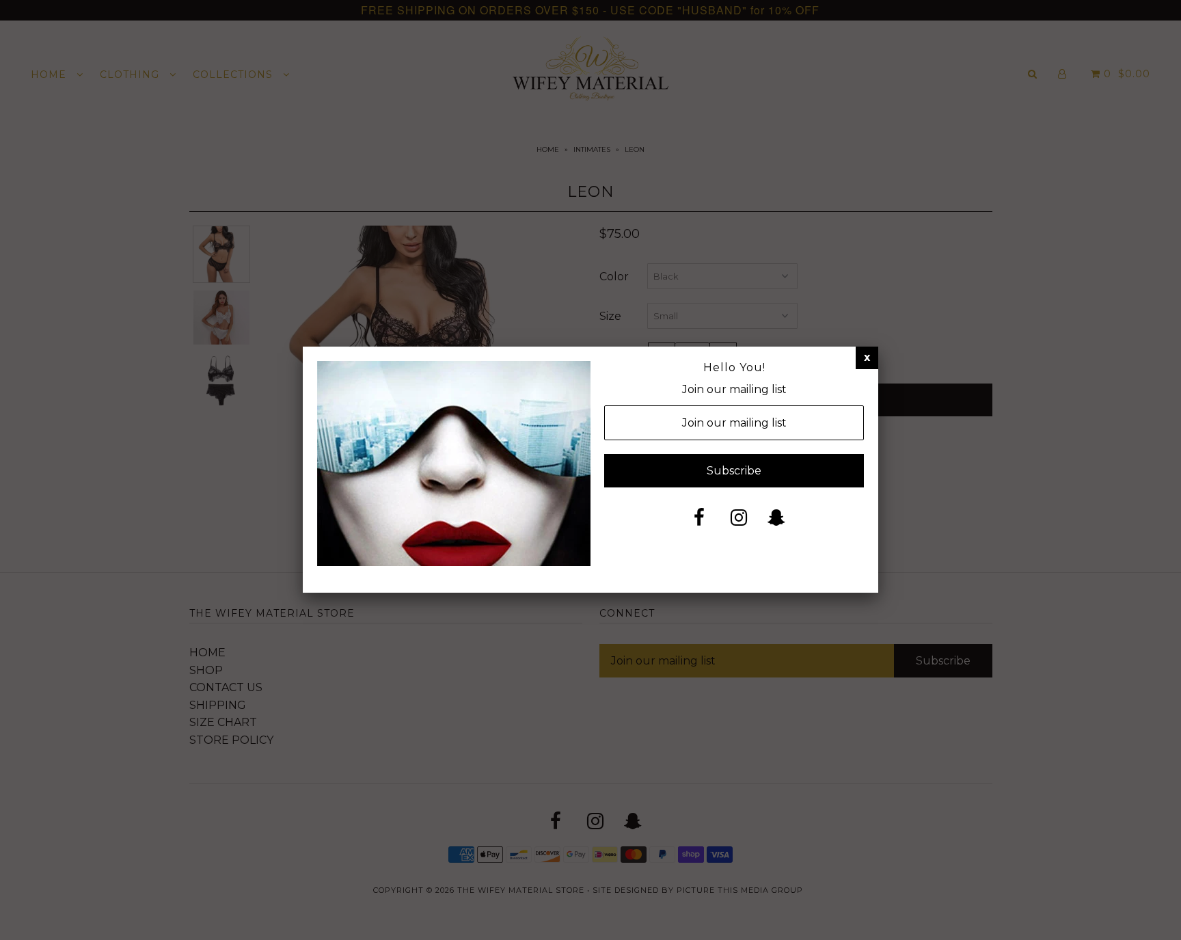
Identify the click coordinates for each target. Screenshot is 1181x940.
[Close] (867, 357)
